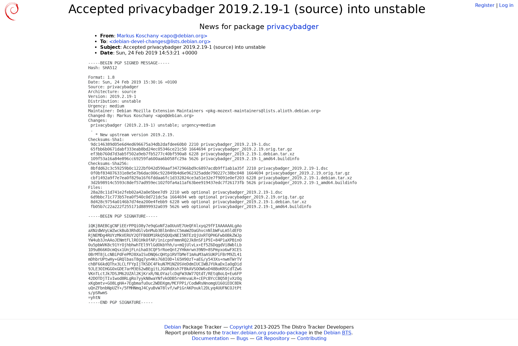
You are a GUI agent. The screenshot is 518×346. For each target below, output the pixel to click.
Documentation (210, 338)
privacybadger (293, 26)
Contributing (311, 338)
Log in (506, 5)
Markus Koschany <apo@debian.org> (162, 36)
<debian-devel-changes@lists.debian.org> (160, 41)
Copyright (241, 327)
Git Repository (272, 338)
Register (485, 5)
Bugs (242, 338)
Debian (172, 327)
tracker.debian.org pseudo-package (264, 333)
